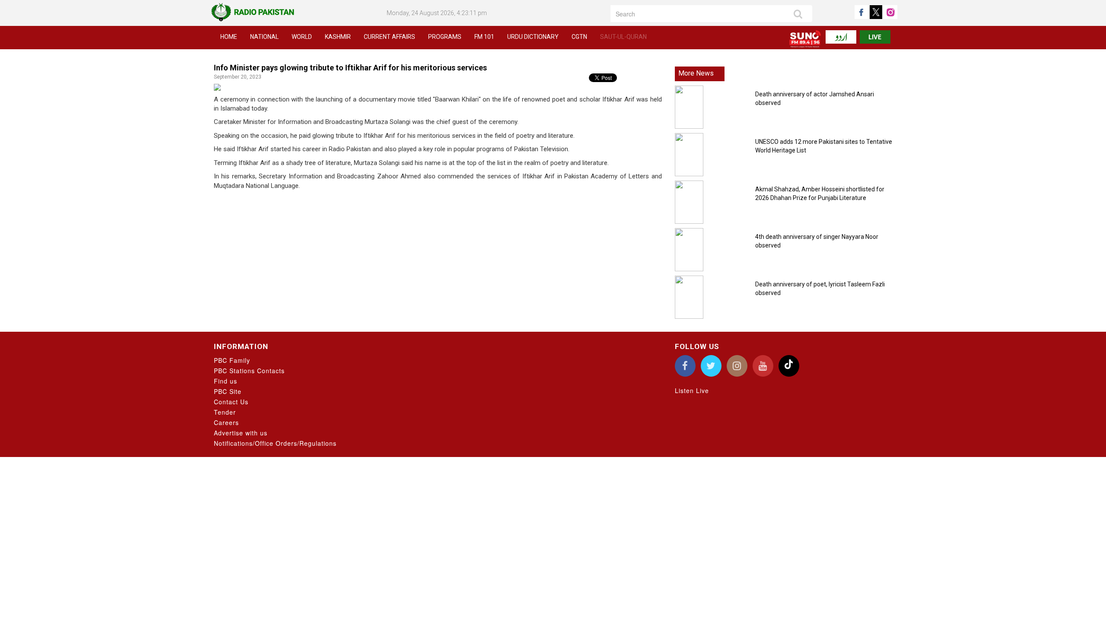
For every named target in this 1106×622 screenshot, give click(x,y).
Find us (225, 381)
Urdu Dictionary (533, 36)
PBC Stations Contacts (249, 370)
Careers (226, 422)
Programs (444, 36)
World (302, 36)
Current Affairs (389, 36)
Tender (225, 412)
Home (228, 36)
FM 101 (484, 36)
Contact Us (231, 401)
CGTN (579, 36)
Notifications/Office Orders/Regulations (275, 443)
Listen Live (692, 390)
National (264, 36)
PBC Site (228, 391)
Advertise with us (240, 432)
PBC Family (232, 360)
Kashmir (338, 36)
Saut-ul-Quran (623, 36)
